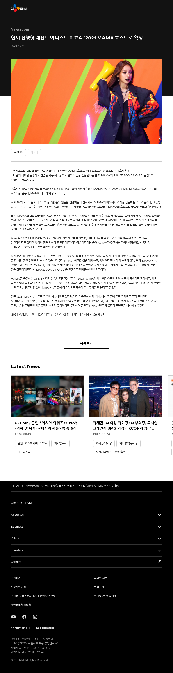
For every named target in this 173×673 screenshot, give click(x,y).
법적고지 (99, 587)
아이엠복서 (60, 443)
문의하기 (16, 578)
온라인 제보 (100, 578)
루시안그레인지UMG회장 (111, 452)
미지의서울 (24, 452)
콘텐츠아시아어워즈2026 (32, 443)
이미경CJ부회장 (128, 443)
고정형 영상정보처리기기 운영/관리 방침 (34, 596)
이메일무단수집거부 (105, 596)
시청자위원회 (18, 587)
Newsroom (32, 486)
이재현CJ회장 (104, 443)
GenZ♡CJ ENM (21, 503)
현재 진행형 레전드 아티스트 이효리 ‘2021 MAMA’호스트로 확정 (82, 486)
